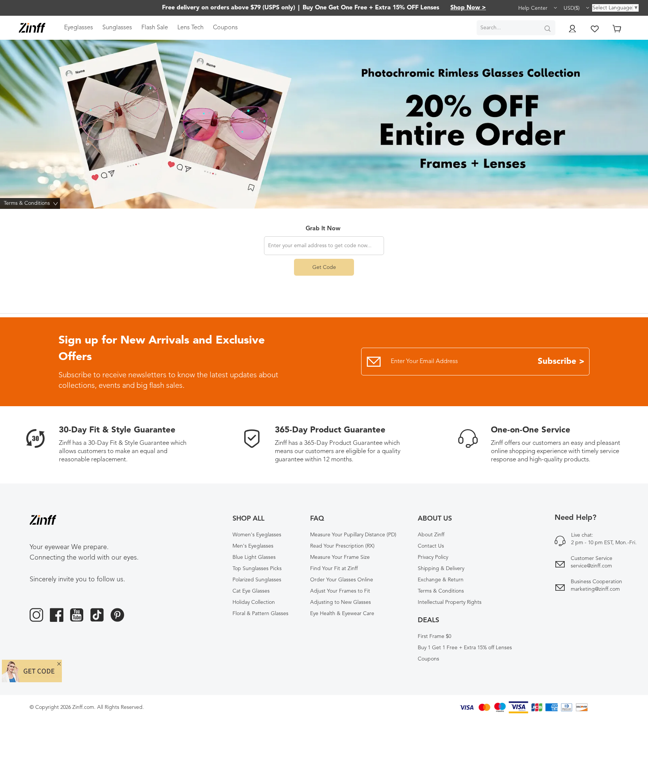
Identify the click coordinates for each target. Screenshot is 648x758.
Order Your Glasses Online (341, 579)
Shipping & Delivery (441, 568)
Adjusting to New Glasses (340, 602)
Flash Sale (154, 28)
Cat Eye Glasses (251, 591)
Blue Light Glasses (254, 557)
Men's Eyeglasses (252, 546)
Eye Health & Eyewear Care (342, 613)
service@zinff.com (591, 566)
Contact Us (431, 546)
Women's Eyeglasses (256, 534)
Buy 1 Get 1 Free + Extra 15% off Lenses (465, 647)
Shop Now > (468, 8)
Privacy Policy (433, 557)
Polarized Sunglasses (256, 579)
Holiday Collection (253, 602)
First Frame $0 (434, 636)
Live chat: (582, 535)
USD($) (572, 8)
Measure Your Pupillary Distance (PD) (353, 534)
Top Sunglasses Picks (257, 568)
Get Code (324, 267)
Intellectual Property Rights (450, 602)
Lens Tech (190, 28)
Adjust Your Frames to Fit (340, 591)
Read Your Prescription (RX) (342, 546)
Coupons (225, 28)
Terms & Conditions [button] (32, 203)
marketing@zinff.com (595, 589)
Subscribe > (561, 361)
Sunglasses (117, 28)
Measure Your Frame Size (340, 557)
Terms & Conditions (441, 591)
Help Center (533, 8)
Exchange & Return (441, 579)
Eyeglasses (78, 28)
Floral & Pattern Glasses (260, 613)
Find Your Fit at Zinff (334, 568)
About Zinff (431, 534)
